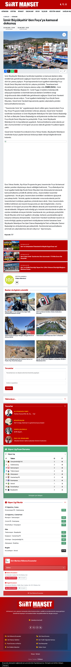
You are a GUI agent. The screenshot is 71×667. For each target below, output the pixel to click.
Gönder (9, 388)
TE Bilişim (40, 659)
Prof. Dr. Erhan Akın (21, 438)
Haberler (6, 16)
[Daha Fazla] (15, 71)
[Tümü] (65, 399)
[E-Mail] (16, 282)
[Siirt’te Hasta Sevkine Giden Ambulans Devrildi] (51, 302)
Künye (33, 654)
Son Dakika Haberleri (13, 647)
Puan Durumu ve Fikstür (14, 643)
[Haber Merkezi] (9, 280)
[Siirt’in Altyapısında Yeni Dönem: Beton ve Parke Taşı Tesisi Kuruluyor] (20, 349)
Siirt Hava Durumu (44, 636)
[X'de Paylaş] (8, 71)
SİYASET (21, 11)
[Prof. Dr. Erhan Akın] (8, 439)
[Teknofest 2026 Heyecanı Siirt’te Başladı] (51, 325)
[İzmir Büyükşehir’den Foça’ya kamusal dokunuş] (35, 50)
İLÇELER (44, 11)
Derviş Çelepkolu (20, 429)
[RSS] (40, 627)
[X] (33, 627)
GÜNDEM (4, 11)
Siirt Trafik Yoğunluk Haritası (46, 640)
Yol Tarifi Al (23, 578)
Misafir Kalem (19, 420)
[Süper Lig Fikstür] (65, 502)
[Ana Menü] (66, 4)
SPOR (37, 11)
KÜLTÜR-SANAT (55, 11)
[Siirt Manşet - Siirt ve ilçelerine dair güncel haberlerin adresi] (21, 4)
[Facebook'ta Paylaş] (5, 71)
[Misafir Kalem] (8, 421)
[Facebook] (30, 627)
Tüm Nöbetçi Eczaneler (36, 593)
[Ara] (63, 4)
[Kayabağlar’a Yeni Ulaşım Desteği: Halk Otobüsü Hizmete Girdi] (20, 302)
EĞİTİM (13, 11)
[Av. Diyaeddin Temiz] (8, 413)
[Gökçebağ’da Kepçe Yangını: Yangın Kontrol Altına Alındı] (20, 325)
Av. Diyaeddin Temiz (21, 411)
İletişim (38, 654)
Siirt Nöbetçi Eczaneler (14, 636)
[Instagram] (37, 627)
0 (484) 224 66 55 (11, 578)
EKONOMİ (29, 11)
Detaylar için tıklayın (35, 495)
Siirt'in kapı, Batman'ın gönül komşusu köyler (29, 423)
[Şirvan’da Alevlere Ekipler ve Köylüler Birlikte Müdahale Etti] (51, 349)
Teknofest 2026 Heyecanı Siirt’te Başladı (49, 335)
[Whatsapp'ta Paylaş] (12, 71)
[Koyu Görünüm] (61, 4)
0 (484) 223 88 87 (11, 588)
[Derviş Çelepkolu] (8, 430)
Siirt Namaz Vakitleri (13, 640)
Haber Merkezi (20, 278)
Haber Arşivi (42, 647)
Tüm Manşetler (43, 643)
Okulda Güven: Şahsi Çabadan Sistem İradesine (30, 441)
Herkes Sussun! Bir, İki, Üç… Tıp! (24, 414)
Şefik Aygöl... (18, 432)
